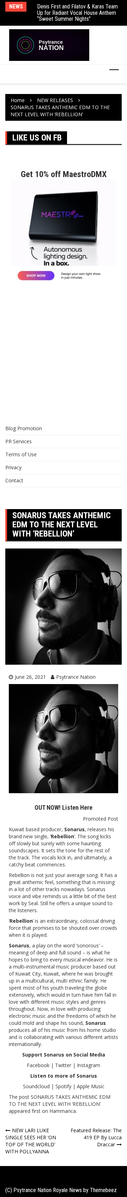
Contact (14, 480)
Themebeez (103, 1190)
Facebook (38, 1065)
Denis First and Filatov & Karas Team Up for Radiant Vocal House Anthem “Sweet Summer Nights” (77, 12)
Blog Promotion (23, 428)
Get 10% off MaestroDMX (64, 174)
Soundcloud (36, 1086)
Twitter (63, 1065)
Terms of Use (21, 454)
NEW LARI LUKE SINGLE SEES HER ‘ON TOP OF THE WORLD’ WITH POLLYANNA (30, 1141)
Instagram (88, 1065)
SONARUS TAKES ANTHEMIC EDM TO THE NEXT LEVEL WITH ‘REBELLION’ (59, 1100)
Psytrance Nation (76, 676)
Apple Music (90, 1086)
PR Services (18, 441)
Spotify (63, 1086)
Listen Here (77, 807)
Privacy (13, 467)
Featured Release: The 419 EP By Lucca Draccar (96, 1137)
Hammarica (62, 1111)
